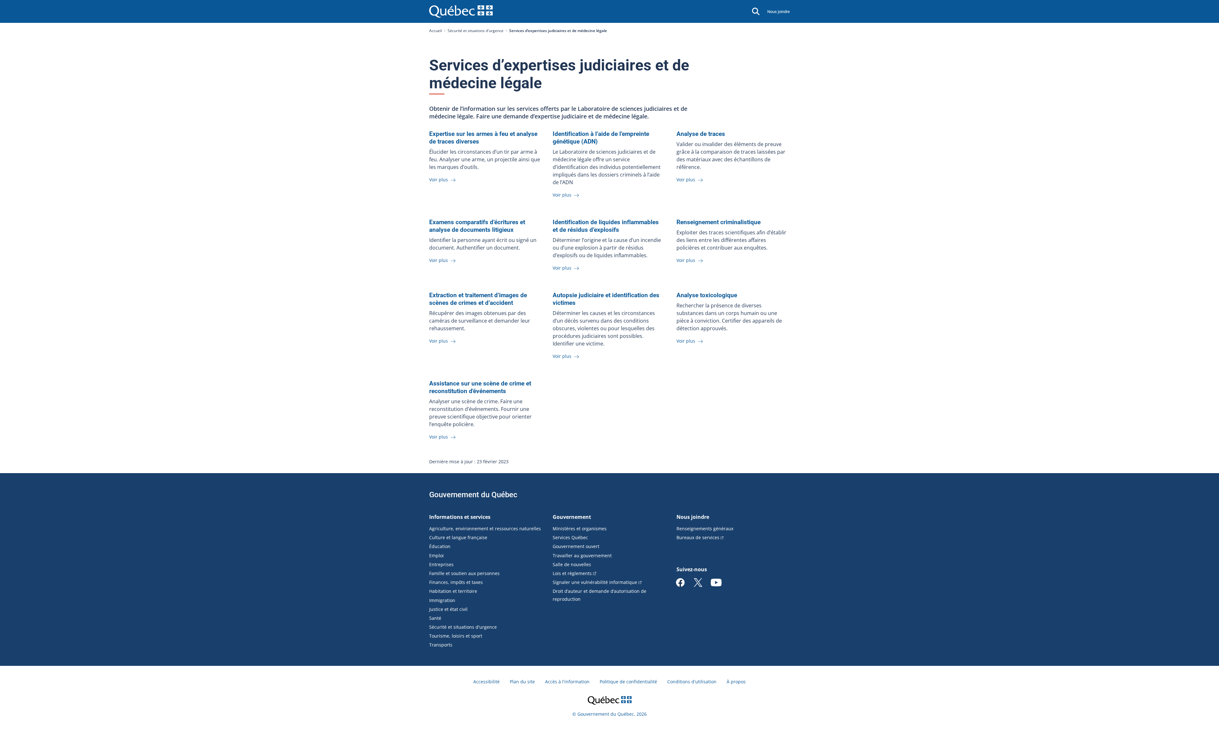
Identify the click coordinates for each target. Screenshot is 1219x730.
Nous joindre (778, 11)
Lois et (572, 573)
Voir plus (439, 180)
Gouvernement (572, 516)
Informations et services (459, 516)
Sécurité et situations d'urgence (475, 30)
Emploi (436, 556)
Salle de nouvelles (572, 564)
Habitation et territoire (453, 591)
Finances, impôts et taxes (456, 582)
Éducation (439, 546)
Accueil (435, 30)
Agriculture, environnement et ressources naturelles (485, 529)
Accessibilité (486, 682)
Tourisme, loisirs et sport (455, 636)
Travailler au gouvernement (582, 556)
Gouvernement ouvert (576, 546)
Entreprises (441, 564)
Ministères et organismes (580, 529)
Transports (440, 645)
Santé (435, 618)
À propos (736, 682)
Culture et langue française (458, 537)
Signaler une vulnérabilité (595, 582)
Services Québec (570, 537)
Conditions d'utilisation (691, 682)
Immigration (442, 600)
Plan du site (522, 682)
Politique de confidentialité (628, 682)
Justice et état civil (448, 609)
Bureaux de (697, 537)
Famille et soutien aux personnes (464, 573)
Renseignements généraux (704, 529)
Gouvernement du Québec (473, 495)
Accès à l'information (567, 682)
